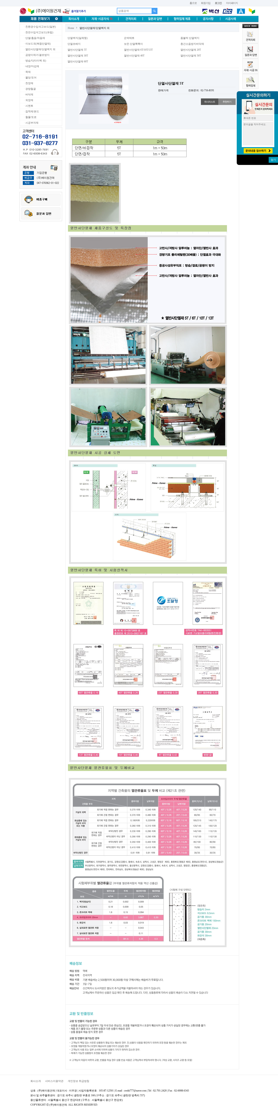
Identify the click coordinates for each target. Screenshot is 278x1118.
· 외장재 (28, 100)
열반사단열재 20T (190, 49)
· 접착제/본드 (31, 111)
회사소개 (35, 1081)
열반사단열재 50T (190, 55)
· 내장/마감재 (31, 66)
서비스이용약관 (54, 1081)
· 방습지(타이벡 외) (34, 60)
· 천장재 (28, 83)
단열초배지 (74, 43)
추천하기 (227, 101)
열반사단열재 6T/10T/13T (138, 49)
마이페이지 (232, 3)
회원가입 (205, 3)
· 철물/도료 (29, 117)
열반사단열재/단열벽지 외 (94, 28)
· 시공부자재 (30, 122)
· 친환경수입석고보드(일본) (39, 26)
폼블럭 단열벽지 (189, 38)
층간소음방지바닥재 (192, 43)
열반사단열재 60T (78, 61)
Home (71, 28)
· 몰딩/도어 (29, 77)
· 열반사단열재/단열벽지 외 (39, 49)
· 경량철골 (29, 88)
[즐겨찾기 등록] (74, 10)
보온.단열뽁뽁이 (133, 43)
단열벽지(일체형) (78, 38)
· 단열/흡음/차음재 (34, 38)
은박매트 (129, 38)
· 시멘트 (28, 105)
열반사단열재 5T (77, 49)
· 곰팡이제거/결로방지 (36, 54)
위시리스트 (209, 101)
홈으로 (193, 3)
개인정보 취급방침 (78, 1081)
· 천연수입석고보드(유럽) (38, 32)
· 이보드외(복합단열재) (37, 43)
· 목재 (27, 71)
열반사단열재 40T (134, 55)
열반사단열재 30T (78, 55)
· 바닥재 (28, 94)
